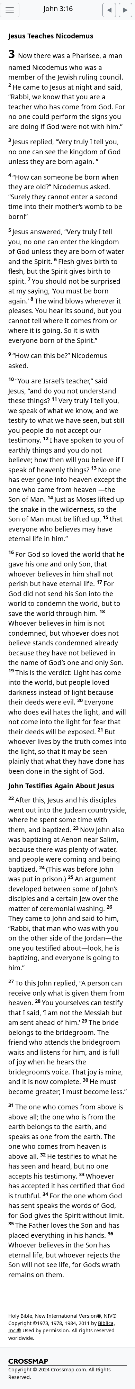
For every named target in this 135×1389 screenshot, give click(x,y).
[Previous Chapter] (109, 10)
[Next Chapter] (125, 10)
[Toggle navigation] (9, 10)
